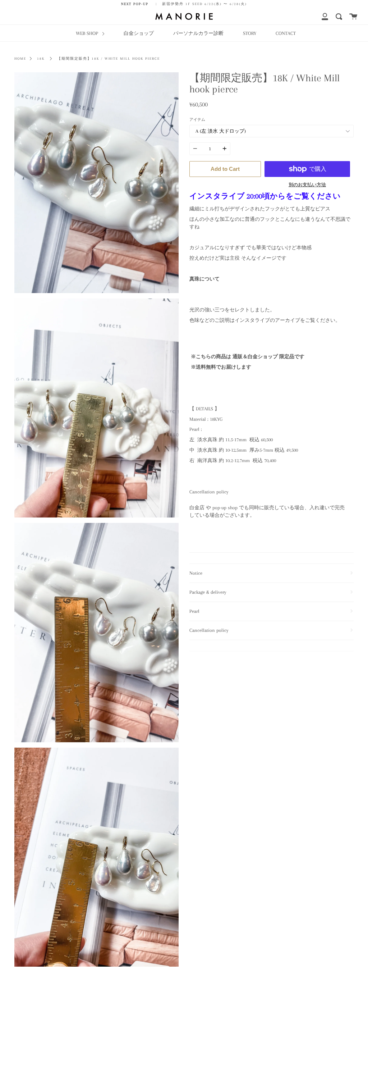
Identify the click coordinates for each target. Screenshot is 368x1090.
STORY (249, 33)
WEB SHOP (88, 33)
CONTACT (286, 33)
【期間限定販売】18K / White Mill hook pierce (108, 58)
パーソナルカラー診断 (198, 33)
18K (41, 58)
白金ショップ (139, 33)
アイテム (197, 119)
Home (20, 58)
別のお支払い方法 (307, 184)
